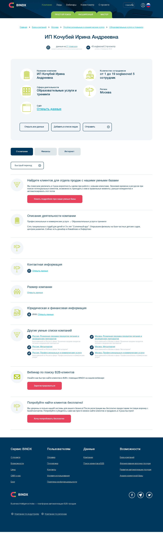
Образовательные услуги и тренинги (126, 27)
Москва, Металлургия (105, 347)
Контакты (51, 470)
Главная (23, 27)
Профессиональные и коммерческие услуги (83, 27)
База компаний (39, 27)
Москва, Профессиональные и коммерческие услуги (119, 353)
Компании (88, 457)
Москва (54, 27)
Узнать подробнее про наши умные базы (55, 199)
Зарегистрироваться (44, 386)
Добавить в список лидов (66, 127)
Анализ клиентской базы (131, 476)
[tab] (22, 151)
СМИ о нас (16, 476)
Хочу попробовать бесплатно (49, 419)
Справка (51, 457)
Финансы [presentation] (45, 152)
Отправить (90, 127)
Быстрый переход (23, 165)
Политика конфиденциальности (62, 482)
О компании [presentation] (22, 152)
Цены (13, 470)
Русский (148, 5)
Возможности (17, 464)
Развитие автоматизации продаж (135, 470)
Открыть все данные (34, 127)
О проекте (15, 457)
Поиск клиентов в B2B (93, 464)
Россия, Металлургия (42, 347)
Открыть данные (49, 109)
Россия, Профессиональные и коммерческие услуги (57, 353)
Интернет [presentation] (69, 152)
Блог (13, 482)
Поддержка (52, 464)
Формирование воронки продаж (135, 464)
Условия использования (58, 476)
